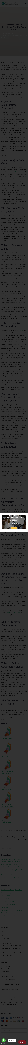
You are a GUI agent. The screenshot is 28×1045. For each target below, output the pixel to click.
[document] (14, 522)
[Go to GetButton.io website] (3, 1043)
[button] (25, 515)
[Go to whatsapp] (4, 1040)
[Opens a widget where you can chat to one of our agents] (22, 1042)
